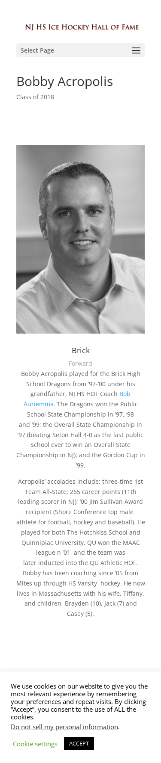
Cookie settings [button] (35, 744)
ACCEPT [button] (79, 743)
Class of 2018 (35, 97)
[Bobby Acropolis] (80, 333)
